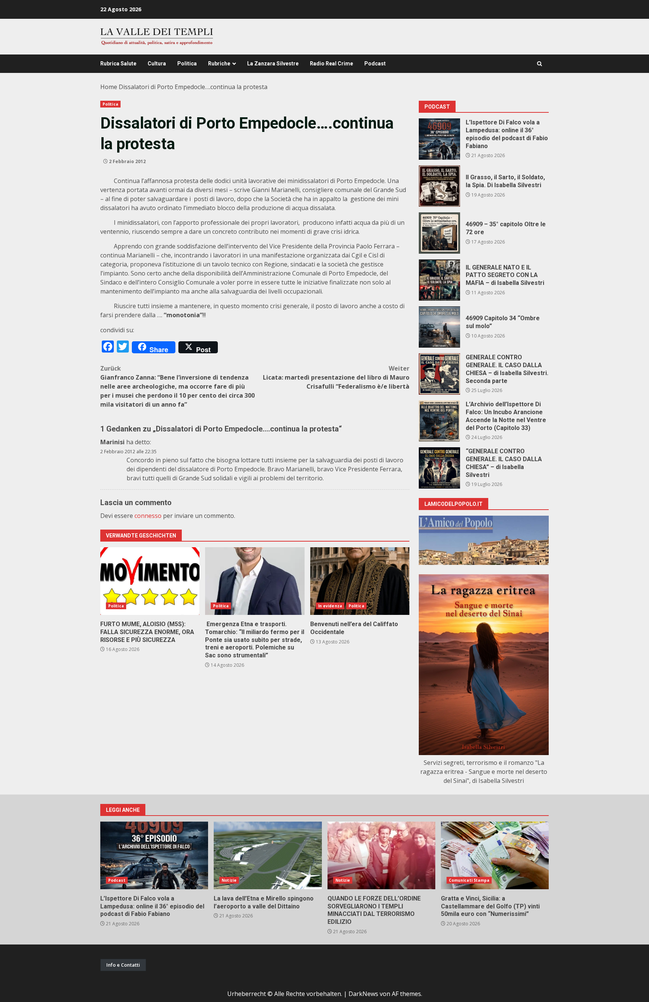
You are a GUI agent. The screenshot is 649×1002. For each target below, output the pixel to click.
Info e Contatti (123, 964)
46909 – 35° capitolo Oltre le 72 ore (439, 233)
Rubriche (219, 64)
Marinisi (112, 442)
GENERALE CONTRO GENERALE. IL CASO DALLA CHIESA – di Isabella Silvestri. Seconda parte (439, 374)
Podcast (375, 64)
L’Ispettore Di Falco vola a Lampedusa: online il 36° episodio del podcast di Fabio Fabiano (439, 139)
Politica (187, 64)
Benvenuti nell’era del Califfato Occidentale (359, 581)
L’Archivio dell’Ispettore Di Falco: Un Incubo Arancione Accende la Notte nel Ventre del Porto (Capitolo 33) (439, 421)
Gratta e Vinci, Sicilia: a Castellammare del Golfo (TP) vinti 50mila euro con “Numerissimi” (495, 855)
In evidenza (330, 605)
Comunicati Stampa (469, 880)
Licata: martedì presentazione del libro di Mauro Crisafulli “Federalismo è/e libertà (336, 377)
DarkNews (363, 994)
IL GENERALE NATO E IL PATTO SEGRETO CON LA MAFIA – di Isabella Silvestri (439, 280)
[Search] (539, 63)
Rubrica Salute (118, 64)
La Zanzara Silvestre (273, 64)
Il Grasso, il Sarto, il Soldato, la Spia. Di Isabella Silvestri (439, 186)
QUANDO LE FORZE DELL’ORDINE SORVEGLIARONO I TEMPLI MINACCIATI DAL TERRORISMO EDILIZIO (381, 855)
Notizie (229, 880)
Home (108, 87)
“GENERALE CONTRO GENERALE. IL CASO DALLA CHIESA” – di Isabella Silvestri (439, 468)
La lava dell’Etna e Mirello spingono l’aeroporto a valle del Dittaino (267, 855)
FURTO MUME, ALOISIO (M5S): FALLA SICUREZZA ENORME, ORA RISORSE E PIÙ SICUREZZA (149, 581)
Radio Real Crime (331, 64)
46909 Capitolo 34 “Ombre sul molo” (439, 327)
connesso (147, 516)
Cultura (157, 64)
